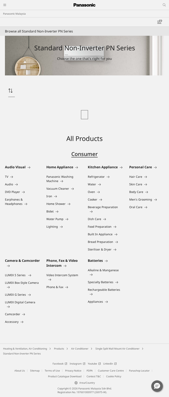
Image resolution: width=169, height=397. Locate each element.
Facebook (58, 363)
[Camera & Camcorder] (22, 265)
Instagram (76, 363)
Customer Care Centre (111, 370)
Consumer (84, 154)
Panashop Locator (139, 370)
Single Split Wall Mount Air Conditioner (117, 348)
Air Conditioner (79, 348)
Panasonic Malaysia (14, 13)
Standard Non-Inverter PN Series (22, 353)
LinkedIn (108, 363)
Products (59, 348)
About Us (19, 370)
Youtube (92, 363)
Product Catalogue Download (64, 376)
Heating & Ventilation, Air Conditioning (25, 348)
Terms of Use (52, 370)
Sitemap (35, 370)
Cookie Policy (113, 376)
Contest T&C (94, 376)
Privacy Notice (73, 370)
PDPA (90, 370)
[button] (157, 386)
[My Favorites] (159, 22)
